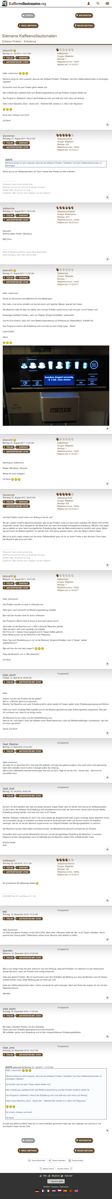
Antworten (85, 15)
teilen (9, 57)
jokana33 (8, 50)
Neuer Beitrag (85, 25)
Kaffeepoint (9, 860)
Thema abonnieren (38, 1160)
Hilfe (45, 1175)
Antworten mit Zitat (17, 62)
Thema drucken (77, 1160)
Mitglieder (56, 1175)
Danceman (9, 135)
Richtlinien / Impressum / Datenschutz (56, 1187)
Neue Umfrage (29, 25)
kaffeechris (9, 208)
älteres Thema (48, 1168)
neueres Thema (63, 1168)
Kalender (69, 1175)
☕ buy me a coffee (56, 1181)
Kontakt (23, 57)
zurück (29, 15)
